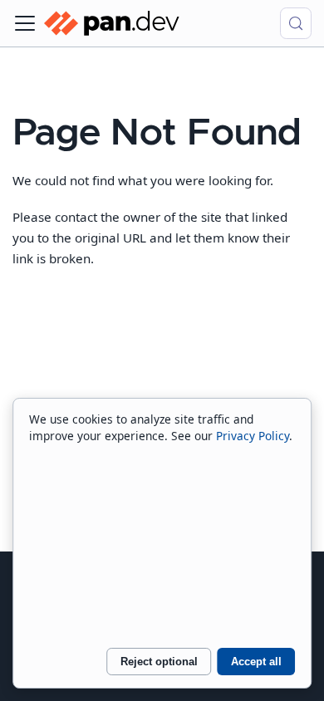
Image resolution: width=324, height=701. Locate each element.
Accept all (256, 661)
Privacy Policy (252, 436)
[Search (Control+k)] (296, 23)
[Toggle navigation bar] (24, 23)
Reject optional (159, 661)
